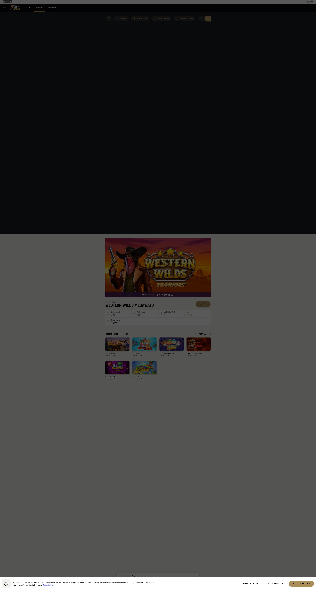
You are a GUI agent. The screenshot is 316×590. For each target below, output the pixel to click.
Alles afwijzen (275, 583)
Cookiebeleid (48, 585)
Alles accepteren (301, 583)
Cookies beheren (250, 583)
